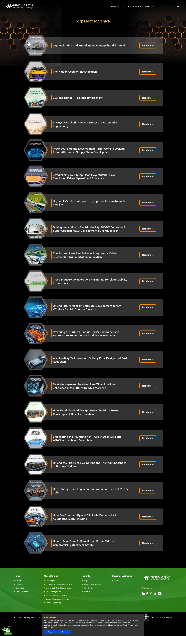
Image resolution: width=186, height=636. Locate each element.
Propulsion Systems (53, 592)
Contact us (20, 588)
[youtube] (159, 593)
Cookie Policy (53, 627)
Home (17, 576)
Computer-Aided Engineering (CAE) (59, 584)
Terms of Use (35, 617)
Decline (64, 632)
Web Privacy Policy (131, 625)
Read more (147, 45)
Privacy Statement (21, 617)
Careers (19, 581)
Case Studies (88, 588)
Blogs (86, 581)
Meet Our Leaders (22, 592)
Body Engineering (52, 581)
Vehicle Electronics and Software (58, 599)
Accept (50, 632)
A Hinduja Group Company (161, 617)
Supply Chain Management (56, 595)
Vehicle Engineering (53, 603)
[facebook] (147, 593)
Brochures (87, 592)
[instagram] (155, 593)
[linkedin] (143, 593)
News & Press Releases (92, 584)
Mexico (116, 581)
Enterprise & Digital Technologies (58, 588)
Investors (19, 584)
